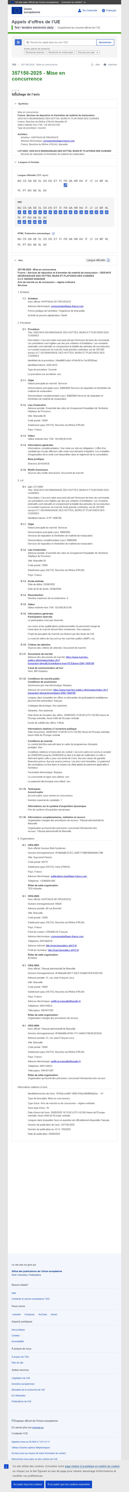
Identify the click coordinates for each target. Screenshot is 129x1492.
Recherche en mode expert (61, 52)
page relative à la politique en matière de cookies (92, 1466)
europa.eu (38, 1427)
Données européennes (23, 1384)
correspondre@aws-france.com (59, 141)
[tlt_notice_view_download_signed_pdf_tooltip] (65, 185)
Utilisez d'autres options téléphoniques (31, 1447)
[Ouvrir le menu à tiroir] (15, 93)
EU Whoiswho (18, 1395)
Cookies (16, 1335)
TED (14, 64)
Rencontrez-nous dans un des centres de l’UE (34, 1459)
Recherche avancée (35, 52)
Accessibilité (18, 1341)
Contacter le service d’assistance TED (30, 1299)
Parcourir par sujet (86, 52)
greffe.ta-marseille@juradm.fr (66, 1001)
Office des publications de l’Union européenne (37, 1271)
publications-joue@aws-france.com (69, 876)
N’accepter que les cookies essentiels (69, 1484)
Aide (14, 1293)
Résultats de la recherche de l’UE (28, 1389)
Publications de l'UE (21, 1401)
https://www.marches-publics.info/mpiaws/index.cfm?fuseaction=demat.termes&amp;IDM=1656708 (68, 691)
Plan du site (17, 1362)
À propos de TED (20, 1357)
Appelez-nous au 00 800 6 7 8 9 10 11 (31, 1441)
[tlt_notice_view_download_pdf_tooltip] (19, 212)
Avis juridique (18, 1329)
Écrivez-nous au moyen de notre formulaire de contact (39, 1453)
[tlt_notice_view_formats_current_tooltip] (108, 260)
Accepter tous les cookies (28, 1484)
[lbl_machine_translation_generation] (53, 233)
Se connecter (89, 10)
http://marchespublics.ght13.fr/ (61, 945)
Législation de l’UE (21, 1378)
